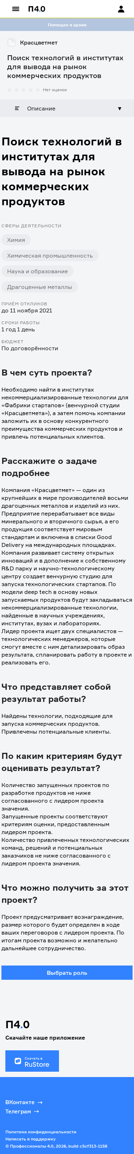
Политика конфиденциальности (40, 1131)
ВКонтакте (20, 1102)
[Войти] (114, 9)
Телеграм (18, 1111)
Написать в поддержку (30, 1139)
